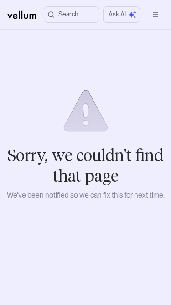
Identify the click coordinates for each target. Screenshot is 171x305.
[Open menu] (155, 14)
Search (68, 14)
